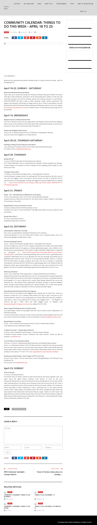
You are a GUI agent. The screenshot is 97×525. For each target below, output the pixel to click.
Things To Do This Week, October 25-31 (48, 507)
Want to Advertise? (84, 3)
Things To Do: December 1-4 (45, 495)
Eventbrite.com (16, 336)
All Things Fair (29, 3)
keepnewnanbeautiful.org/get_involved (16, 304)
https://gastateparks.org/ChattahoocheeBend (43, 352)
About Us (83, 11)
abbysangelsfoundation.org (52, 317)
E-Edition (17, 3)
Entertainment (61, 3)
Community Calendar (19, 409)
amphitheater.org (21, 362)
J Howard (14, 32)
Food (72, 3)
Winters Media (6, 7)
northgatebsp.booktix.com (22, 149)
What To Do (49, 3)
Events (6, 32)
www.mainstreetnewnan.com (15, 107)
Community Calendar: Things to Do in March (17, 495)
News (39, 3)
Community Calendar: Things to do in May (17, 507)
